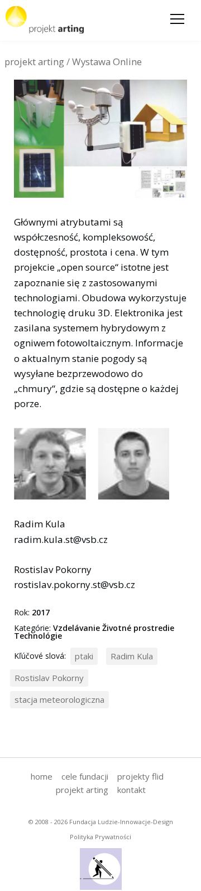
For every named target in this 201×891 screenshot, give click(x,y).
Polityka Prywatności (100, 837)
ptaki (84, 656)
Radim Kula (132, 656)
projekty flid (140, 776)
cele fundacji (84, 776)
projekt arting (82, 789)
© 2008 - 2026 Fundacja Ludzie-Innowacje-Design (100, 821)
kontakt (131, 789)
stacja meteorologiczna (59, 699)
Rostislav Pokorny (49, 677)
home (41, 776)
